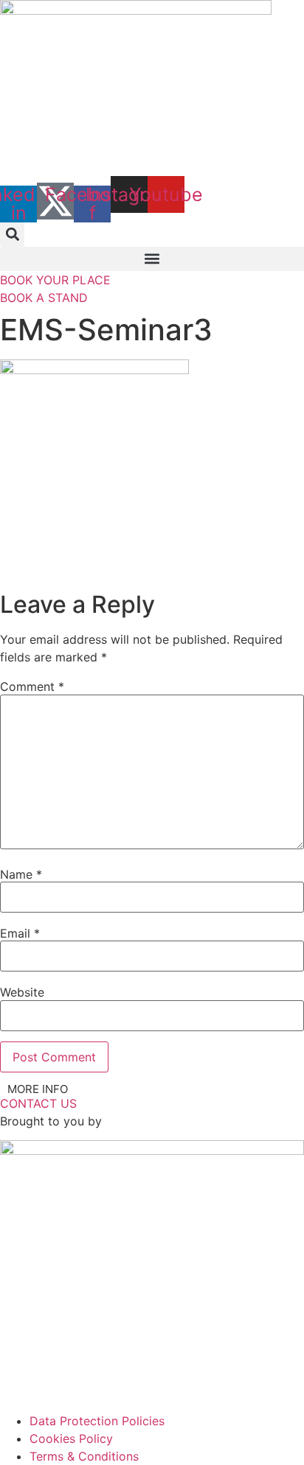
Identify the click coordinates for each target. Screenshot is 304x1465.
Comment (32, 686)
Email (20, 933)
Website (22, 992)
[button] (12, 234)
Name (21, 874)
